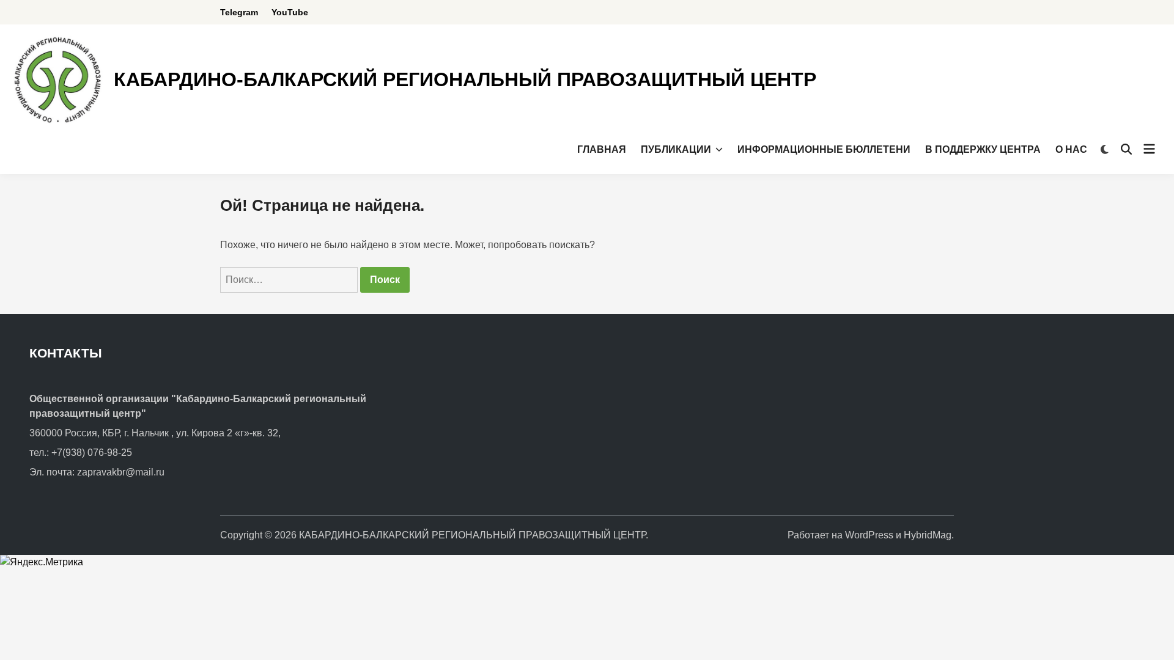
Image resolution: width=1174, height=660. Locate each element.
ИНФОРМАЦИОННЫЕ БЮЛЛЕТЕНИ (823, 149)
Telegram (239, 12)
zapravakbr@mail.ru (120, 472)
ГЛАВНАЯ (601, 149)
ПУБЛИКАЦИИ (676, 149)
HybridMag (927, 535)
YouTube (289, 12)
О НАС (1071, 149)
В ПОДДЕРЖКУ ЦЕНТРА (983, 149)
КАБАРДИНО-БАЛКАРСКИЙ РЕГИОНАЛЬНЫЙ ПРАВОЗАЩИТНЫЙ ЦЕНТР (465, 79)
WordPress (869, 535)
